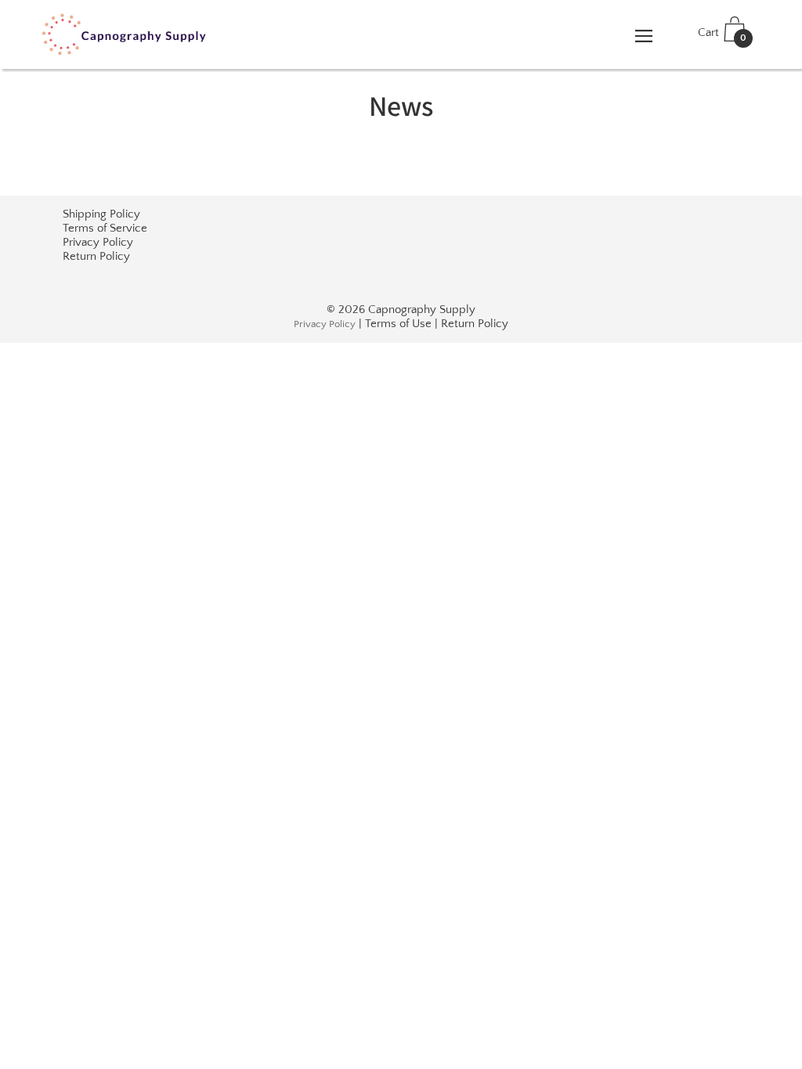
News (401, 105)
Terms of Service (105, 228)
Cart (722, 34)
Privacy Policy (98, 242)
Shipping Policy (101, 214)
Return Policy (96, 256)
